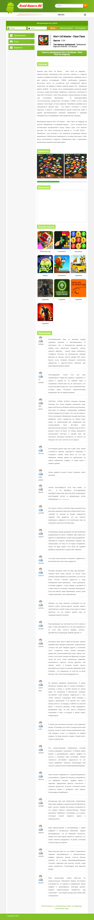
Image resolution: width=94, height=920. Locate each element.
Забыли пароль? (66, 28)
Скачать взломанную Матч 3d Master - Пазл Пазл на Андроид (62, 53)
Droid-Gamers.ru (48, 906)
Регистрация (80, 28)
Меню (61, 15)
